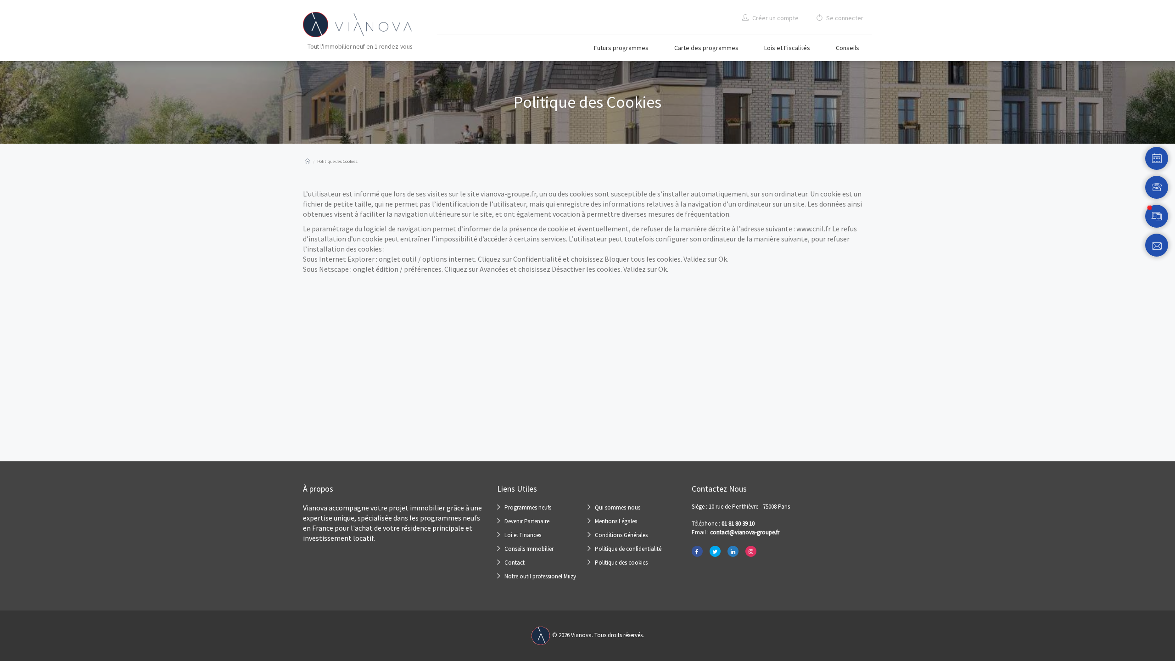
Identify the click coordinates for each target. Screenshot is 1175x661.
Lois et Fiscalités (787, 48)
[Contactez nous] (1156, 245)
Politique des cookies (621, 562)
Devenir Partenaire (526, 521)
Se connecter (844, 18)
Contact (514, 562)
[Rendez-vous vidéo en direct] (1156, 216)
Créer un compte (775, 18)
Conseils (847, 48)
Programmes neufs (527, 507)
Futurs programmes (621, 48)
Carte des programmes (706, 48)
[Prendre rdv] (1156, 158)
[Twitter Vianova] (715, 551)
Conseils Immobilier (529, 549)
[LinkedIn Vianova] (733, 551)
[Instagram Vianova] (750, 551)
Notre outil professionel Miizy (540, 576)
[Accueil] (307, 161)
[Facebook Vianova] (697, 551)
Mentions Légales (616, 521)
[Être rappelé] (1156, 187)
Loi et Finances (522, 535)
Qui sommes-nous (617, 507)
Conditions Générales (621, 535)
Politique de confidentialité (628, 549)
